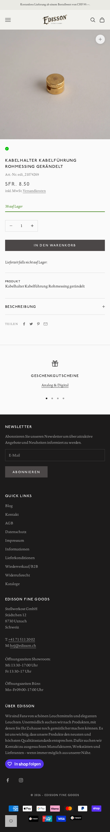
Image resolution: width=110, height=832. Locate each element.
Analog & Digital (55, 385)
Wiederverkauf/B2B (21, 566)
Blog (9, 505)
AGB (9, 523)
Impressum (14, 540)
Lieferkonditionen (20, 557)
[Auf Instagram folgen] (21, 780)
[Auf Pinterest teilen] (38, 324)
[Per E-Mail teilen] (45, 324)
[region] (55, 374)
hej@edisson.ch (23, 645)
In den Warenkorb (55, 245)
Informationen (17, 549)
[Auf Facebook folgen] (7, 780)
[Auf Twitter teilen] (31, 324)
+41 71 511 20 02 (21, 639)
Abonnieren (26, 472)
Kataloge (12, 583)
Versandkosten (34, 190)
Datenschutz (15, 531)
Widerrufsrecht (17, 575)
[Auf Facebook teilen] (24, 324)
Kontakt (12, 514)
